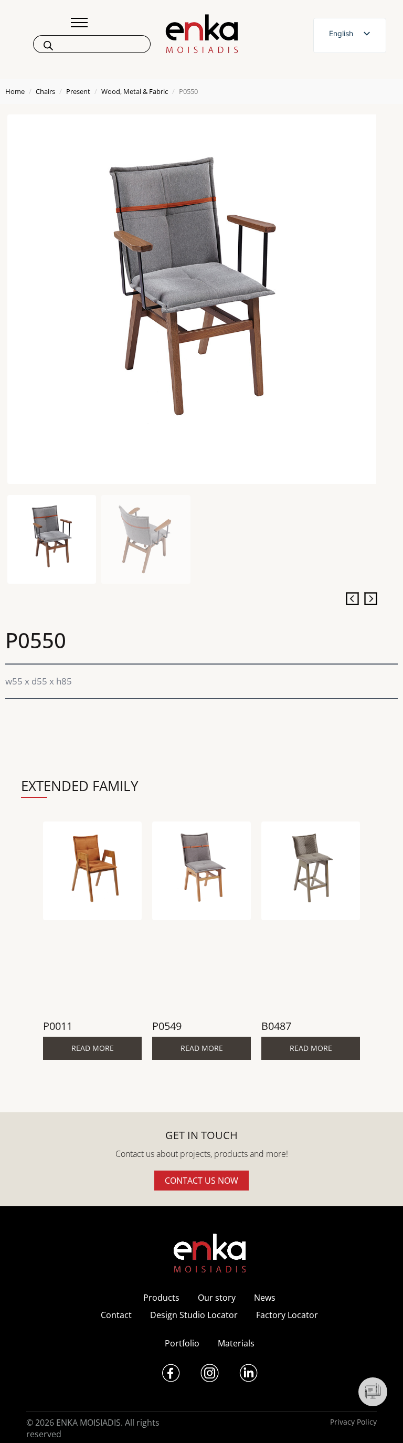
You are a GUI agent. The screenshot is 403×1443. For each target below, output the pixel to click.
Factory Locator (287, 1315)
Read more (92, 1048)
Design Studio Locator (194, 1315)
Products (161, 1297)
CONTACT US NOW (201, 1180)
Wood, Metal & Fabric (134, 91)
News (264, 1297)
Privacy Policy (353, 1422)
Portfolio (182, 1343)
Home (15, 91)
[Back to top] (381, 1421)
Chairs (45, 91)
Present (78, 91)
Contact (116, 1315)
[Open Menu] (79, 22)
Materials (236, 1343)
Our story (217, 1297)
